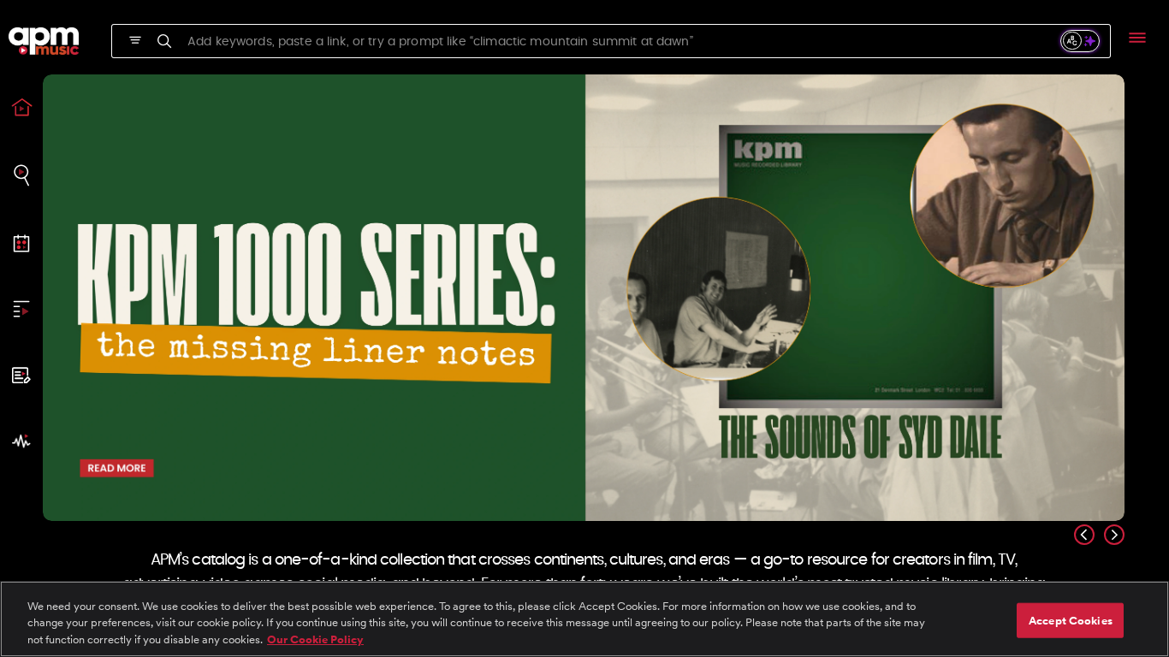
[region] (584, 619)
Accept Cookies (1071, 619)
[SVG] (135, 40)
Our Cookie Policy (315, 639)
